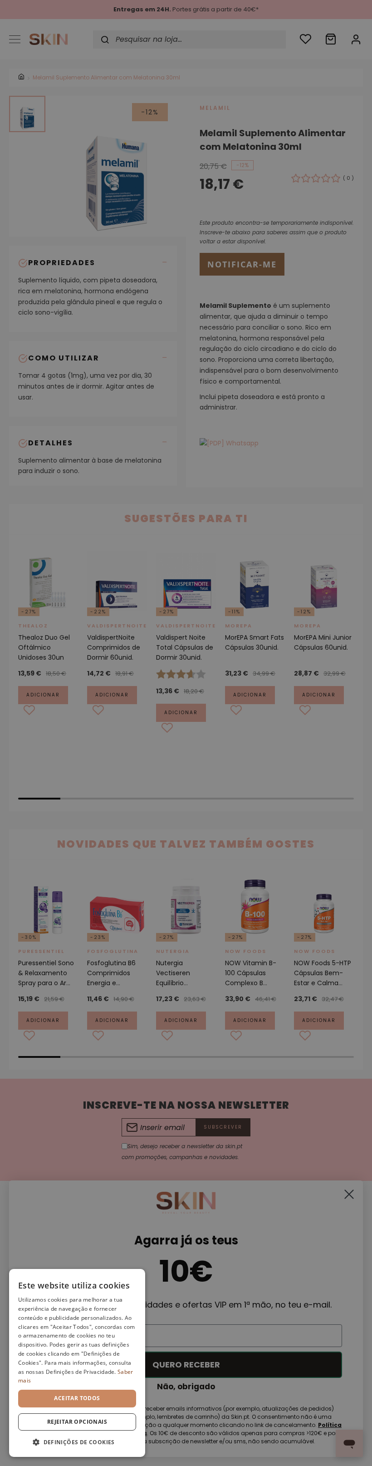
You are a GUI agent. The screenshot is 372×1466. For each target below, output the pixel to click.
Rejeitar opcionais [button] (77, 1422)
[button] (77, 1442)
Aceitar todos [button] (77, 1398)
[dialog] (77, 1363)
